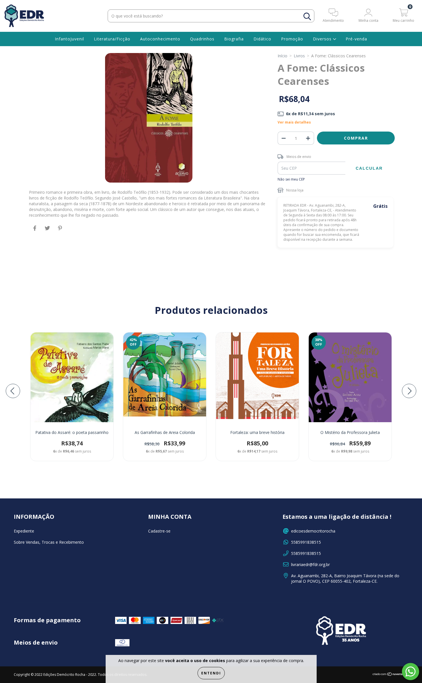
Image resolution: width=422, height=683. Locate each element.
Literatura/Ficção (112, 39)
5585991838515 (306, 542)
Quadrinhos (202, 39)
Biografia (234, 39)
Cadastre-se (159, 531)
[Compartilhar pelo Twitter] (48, 230)
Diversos (323, 39)
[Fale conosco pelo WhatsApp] (410, 671)
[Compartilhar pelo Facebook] (35, 230)
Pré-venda (356, 39)
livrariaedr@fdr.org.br (310, 564)
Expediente (24, 531)
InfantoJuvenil (69, 39)
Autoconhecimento (160, 39)
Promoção (292, 39)
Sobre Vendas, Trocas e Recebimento (49, 542)
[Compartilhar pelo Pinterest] (60, 230)
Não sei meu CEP (291, 179)
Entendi (211, 673)
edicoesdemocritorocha (313, 531)
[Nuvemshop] (390, 674)
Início (282, 55)
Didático (262, 39)
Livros (299, 55)
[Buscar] (307, 16)
